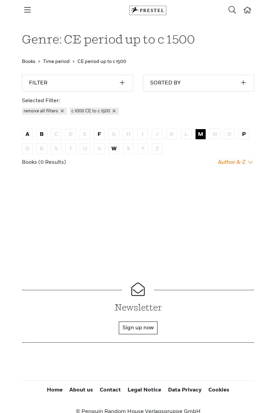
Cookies (218, 390)
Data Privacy (185, 390)
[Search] (232, 10)
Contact (110, 390)
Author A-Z (232, 162)
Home (55, 390)
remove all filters (41, 111)
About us (81, 390)
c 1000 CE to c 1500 (91, 111)
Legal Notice (144, 390)
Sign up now (138, 328)
